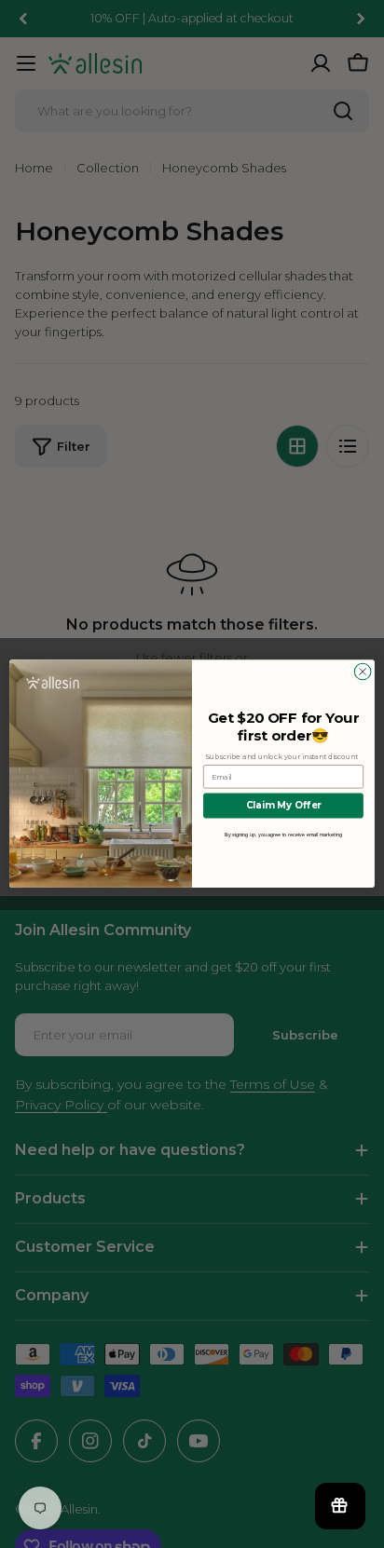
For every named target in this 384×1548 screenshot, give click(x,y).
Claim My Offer (284, 805)
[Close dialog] (362, 672)
